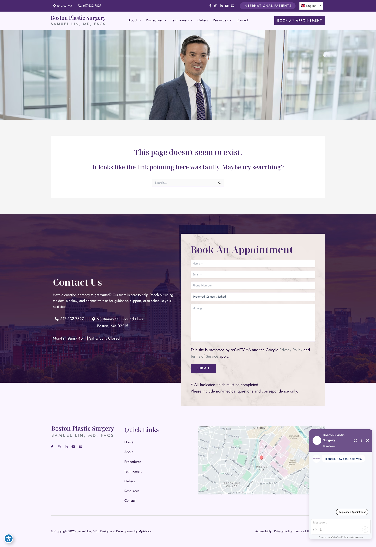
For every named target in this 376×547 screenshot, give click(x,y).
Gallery (129, 481)
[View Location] (55, 6)
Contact (130, 500)
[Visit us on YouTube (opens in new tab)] (227, 6)
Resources (131, 490)
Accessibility (263, 531)
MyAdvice (144, 531)
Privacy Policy (290, 350)
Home (128, 442)
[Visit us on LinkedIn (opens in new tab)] (221, 6)
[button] (268, 5)
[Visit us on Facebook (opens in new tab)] (210, 6)
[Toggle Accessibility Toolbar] (8, 538)
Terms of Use (303, 531)
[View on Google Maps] (261, 460)
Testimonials (133, 471)
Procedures (132, 461)
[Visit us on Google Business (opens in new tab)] (232, 6)
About (128, 451)
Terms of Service (204, 356)
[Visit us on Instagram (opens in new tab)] (216, 6)
